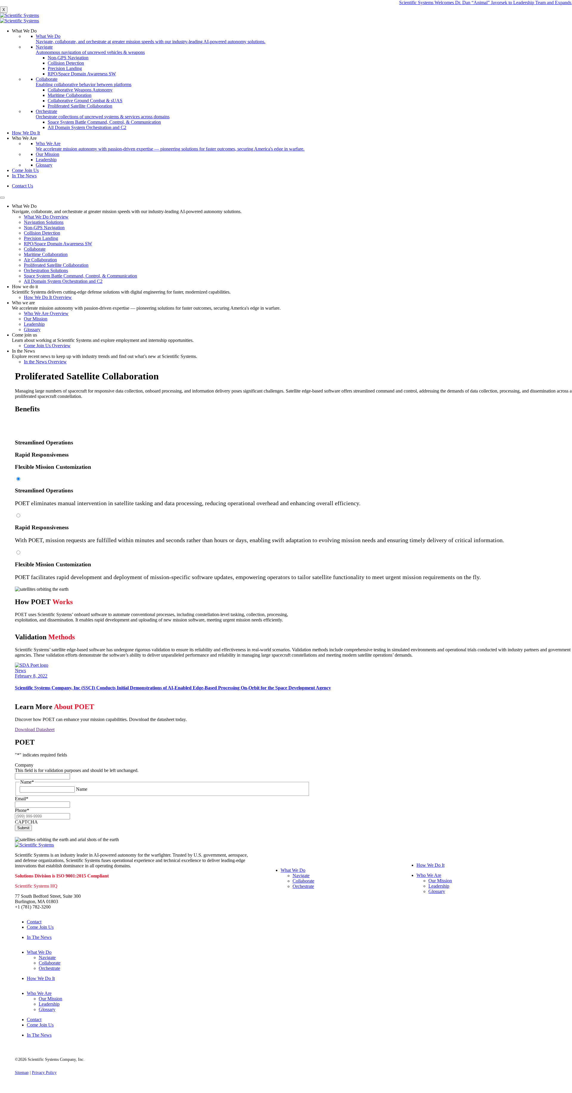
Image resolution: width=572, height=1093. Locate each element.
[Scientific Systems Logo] (286, 18)
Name (81, 789)
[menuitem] (292, 79)
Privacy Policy (44, 1072)
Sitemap (22, 1072)
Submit (23, 828)
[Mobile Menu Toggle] (2, 198)
